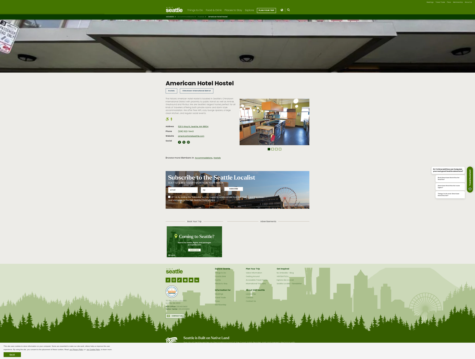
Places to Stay (233, 10)
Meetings (430, 2)
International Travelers (256, 283)
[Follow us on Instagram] (173, 280)
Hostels (201, 16)
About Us (468, 2)
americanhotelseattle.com (191, 136)
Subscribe (233, 189)
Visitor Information (254, 273)
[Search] (288, 10)
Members (170, 16)
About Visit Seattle (255, 290)
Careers (249, 297)
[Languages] (282, 10)
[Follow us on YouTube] (191, 280)
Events (218, 280)
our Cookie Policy (93, 349)
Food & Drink (214, 10)
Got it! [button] (12, 355)
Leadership (251, 294)
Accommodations (186, 16)
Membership (458, 2)
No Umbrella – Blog (285, 273)
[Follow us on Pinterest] (185, 280)
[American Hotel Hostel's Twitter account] (183, 143)
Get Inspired (283, 269)
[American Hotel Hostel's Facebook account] (179, 143)
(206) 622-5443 (186, 131)
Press (449, 2)
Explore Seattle (222, 269)
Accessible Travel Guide (256, 280)
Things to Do (195, 10)
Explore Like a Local (285, 280)
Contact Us (177, 316)
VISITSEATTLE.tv (282, 276)
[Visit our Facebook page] (168, 280)
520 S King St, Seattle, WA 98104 (193, 126)
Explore (249, 10)
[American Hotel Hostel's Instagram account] (188, 143)
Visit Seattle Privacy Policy (202, 200)
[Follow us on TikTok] (179, 280)
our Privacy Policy (76, 349)
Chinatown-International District (196, 91)
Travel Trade (440, 2)
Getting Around (253, 276)
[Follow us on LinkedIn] (196, 280)
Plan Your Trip (266, 10)
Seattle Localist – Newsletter (289, 283)
